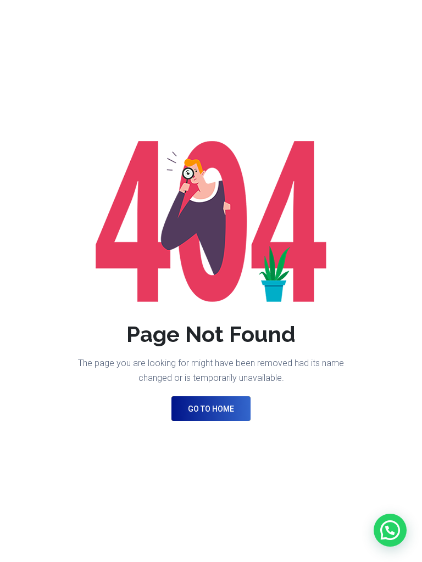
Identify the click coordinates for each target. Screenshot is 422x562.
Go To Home (211, 408)
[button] (390, 530)
